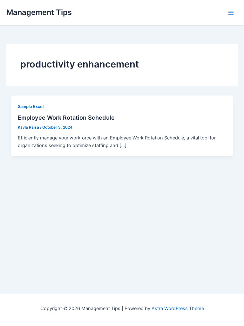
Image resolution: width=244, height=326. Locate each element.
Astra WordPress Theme (178, 308)
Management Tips (39, 12)
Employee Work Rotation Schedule (66, 117)
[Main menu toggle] (231, 12)
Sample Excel (31, 106)
